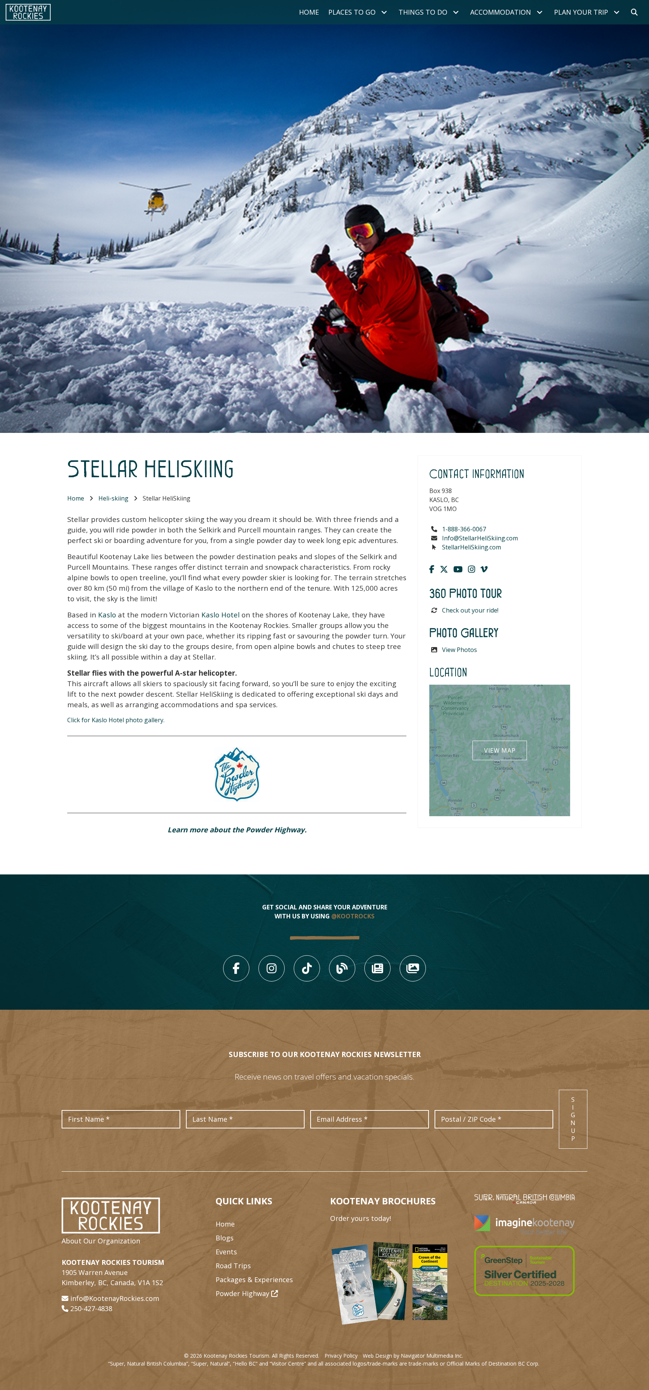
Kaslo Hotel (220, 614)
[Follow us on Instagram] (471, 569)
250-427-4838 (91, 1308)
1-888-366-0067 (464, 529)
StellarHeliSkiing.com (471, 547)
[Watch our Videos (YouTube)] (458, 569)
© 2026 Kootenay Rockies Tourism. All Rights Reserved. (251, 1355)
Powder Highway (243, 1293)
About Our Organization (101, 1240)
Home (309, 12)
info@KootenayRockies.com (114, 1298)
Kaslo (107, 614)
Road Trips (233, 1265)
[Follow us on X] (444, 569)
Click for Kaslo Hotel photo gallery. (116, 720)
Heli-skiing (113, 498)
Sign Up (573, 1119)
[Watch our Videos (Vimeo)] (484, 569)
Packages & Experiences (254, 1279)
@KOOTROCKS (352, 916)
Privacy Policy (341, 1355)
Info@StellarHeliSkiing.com (480, 538)
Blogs (225, 1237)
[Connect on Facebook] (432, 569)
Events (226, 1251)
